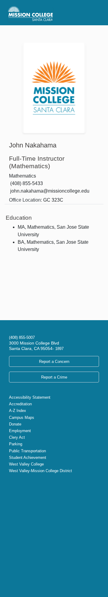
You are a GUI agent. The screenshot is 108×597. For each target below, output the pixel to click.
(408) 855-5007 (22, 337)
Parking (15, 444)
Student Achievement (27, 457)
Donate (15, 424)
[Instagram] (21, 483)
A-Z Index (17, 410)
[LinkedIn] (30, 483)
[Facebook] (16, 483)
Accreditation (20, 404)
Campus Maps (21, 417)
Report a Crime (54, 377)
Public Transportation (27, 451)
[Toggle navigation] (92, 12)
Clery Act (17, 437)
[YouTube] (25, 483)
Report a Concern (54, 361)
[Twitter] (11, 483)
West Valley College (26, 464)
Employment (20, 430)
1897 (59, 348)
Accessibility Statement (29, 397)
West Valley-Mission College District (40, 471)
